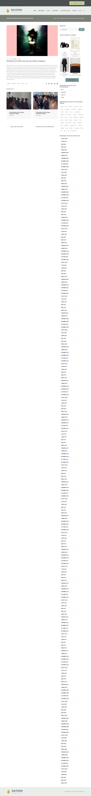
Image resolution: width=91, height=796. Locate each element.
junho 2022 (64, 268)
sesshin (71, 128)
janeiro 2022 (64, 282)
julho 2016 (64, 467)
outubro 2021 (64, 290)
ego (70, 111)
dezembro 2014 (65, 521)
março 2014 (64, 546)
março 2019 (64, 377)
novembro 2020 (65, 321)
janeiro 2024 (64, 217)
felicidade (62, 114)
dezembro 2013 (65, 555)
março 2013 (64, 580)
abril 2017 (63, 442)
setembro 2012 (65, 597)
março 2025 (64, 183)
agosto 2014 (64, 532)
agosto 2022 (64, 262)
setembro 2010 (65, 664)
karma (66, 117)
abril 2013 (63, 577)
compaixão (66, 109)
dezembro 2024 (65, 192)
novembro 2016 (65, 456)
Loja (80, 10)
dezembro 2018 (65, 386)
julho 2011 (64, 636)
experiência (78, 111)
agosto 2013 (64, 566)
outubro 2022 (64, 256)
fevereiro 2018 (64, 414)
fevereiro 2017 (64, 448)
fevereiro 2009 (64, 718)
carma (80, 106)
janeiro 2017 (64, 450)
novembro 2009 (65, 692)
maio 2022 (63, 270)
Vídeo (62, 97)
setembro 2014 (65, 529)
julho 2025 (64, 172)
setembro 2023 (65, 225)
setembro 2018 (65, 394)
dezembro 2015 (65, 487)
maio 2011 (63, 642)
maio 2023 (63, 237)
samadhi (80, 125)
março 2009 (64, 715)
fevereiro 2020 (64, 346)
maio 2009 (63, 709)
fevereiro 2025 (64, 186)
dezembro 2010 (65, 656)
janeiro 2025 (64, 189)
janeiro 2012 (64, 619)
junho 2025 (64, 175)
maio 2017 (63, 439)
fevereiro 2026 (64, 152)
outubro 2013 (64, 560)
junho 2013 (64, 571)
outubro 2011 (64, 628)
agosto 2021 (64, 296)
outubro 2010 (64, 662)
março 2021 (64, 310)
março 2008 (64, 749)
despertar (80, 109)
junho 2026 (64, 141)
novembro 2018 (65, 389)
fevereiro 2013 (64, 583)
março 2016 (64, 479)
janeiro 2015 (64, 518)
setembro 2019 (65, 360)
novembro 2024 (65, 194)
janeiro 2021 (64, 315)
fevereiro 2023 (64, 245)
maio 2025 (63, 178)
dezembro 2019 (65, 352)
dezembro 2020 (65, 318)
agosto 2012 (64, 600)
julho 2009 (64, 704)
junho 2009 (64, 707)
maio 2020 (63, 338)
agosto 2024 (64, 203)
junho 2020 (64, 335)
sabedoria (66, 125)
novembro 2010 (65, 659)
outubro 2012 (64, 594)
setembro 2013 (65, 563)
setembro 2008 (65, 732)
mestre (66, 120)
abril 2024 (63, 214)
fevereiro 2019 (64, 380)
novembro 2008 (65, 726)
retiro (61, 125)
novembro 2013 (65, 557)
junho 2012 (64, 605)
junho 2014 (64, 538)
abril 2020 (63, 341)
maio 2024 (63, 211)
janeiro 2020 (64, 349)
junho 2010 (64, 673)
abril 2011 (63, 645)
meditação (81, 117)
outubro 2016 (64, 459)
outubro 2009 (64, 695)
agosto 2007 (64, 768)
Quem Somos (41, 10)
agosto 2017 (64, 431)
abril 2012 (63, 611)
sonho (22, 83)
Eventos (63, 94)
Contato (74, 10)
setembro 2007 (65, 766)
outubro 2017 (64, 425)
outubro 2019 (64, 358)
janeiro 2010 (64, 687)
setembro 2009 (65, 698)
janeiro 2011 (64, 653)
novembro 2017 (65, 422)
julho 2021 (64, 299)
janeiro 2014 (64, 552)
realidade (79, 122)
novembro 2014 (65, 524)
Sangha (62, 128)
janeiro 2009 (64, 721)
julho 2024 (64, 206)
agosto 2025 (64, 169)
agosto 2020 (64, 329)
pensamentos (68, 122)
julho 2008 (64, 738)
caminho (76, 106)
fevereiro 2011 (64, 650)
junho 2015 (64, 504)
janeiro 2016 (64, 484)
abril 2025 (63, 180)
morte (80, 120)
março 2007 (64, 783)
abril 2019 (63, 375)
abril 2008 (63, 746)
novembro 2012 (65, 591)
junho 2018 (64, 403)
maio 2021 (63, 304)
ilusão (18, 83)
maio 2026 (63, 144)
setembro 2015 (65, 496)
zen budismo (73, 130)
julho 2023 (64, 231)
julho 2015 (64, 501)
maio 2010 (63, 676)
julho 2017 (64, 434)
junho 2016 (64, 470)
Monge (70, 120)
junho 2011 (64, 639)
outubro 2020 (64, 324)
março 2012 (64, 614)
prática (74, 122)
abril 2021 (63, 307)
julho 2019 (64, 366)
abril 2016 (63, 476)
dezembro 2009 (65, 690)
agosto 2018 (64, 397)
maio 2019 (63, 372)
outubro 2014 (64, 526)
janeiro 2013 (64, 586)
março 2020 (64, 344)
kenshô (70, 117)
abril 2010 (63, 678)
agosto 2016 (64, 465)
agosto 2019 (64, 363)
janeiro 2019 (64, 383)
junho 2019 (64, 369)
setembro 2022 (65, 259)
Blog (58, 18)
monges (75, 120)
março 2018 (64, 411)
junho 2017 (64, 436)
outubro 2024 (64, 197)
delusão (9, 83)
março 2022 (64, 276)
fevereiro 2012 (64, 617)
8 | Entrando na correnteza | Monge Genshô (45, 126)
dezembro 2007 (65, 757)
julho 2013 (64, 569)
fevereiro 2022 (64, 279)
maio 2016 (63, 473)
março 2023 (64, 242)
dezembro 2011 (65, 622)
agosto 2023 (64, 228)
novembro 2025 (65, 161)
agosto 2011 (64, 633)
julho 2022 (64, 265)
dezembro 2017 (65, 420)
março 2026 (64, 149)
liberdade (76, 117)
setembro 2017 (65, 428)
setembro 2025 (65, 166)
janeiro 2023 (64, 248)
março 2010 (64, 681)
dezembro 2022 (65, 251)
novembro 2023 (65, 220)
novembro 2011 (65, 625)
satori (66, 128)
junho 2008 (64, 740)
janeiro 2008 (64, 754)
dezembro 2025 (65, 158)
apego (61, 106)
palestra (62, 122)
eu (73, 111)
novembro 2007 (65, 760)
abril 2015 (63, 510)
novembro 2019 (65, 355)
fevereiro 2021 (64, 313)
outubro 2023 (64, 223)
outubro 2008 (64, 729)
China (61, 109)
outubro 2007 (64, 763)
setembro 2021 (65, 293)
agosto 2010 (64, 667)
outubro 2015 (64, 493)
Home (34, 10)
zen (26, 83)
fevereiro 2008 (64, 752)
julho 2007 (64, 771)
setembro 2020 (65, 327)
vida (61, 130)
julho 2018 (64, 400)
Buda (66, 106)
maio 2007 (63, 777)
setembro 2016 (65, 462)
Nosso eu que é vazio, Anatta (16, 126)
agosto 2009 (64, 701)
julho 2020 (64, 332)
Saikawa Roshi (73, 125)
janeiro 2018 (64, 417)
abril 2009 (63, 712)
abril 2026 (63, 147)
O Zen (47, 10)
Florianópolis (69, 114)
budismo (70, 106)
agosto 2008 (64, 735)
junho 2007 (64, 774)
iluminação (80, 114)
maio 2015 (63, 507)
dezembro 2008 (65, 723)
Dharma (14, 83)
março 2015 (64, 512)
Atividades (55, 10)
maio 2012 (63, 608)
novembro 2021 (65, 287)
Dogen (66, 111)
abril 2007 (63, 780)
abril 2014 (63, 543)
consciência (73, 109)
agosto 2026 (64, 138)
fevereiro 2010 (64, 684)
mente (61, 120)
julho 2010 (64, 670)
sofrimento (76, 128)
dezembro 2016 (65, 453)
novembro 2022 (65, 254)
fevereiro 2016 (64, 481)
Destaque (63, 92)
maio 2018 (63, 405)
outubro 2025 (64, 163)
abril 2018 (63, 408)
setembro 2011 (65, 631)
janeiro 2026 (64, 155)
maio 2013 (63, 574)
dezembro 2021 (65, 284)
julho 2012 (64, 602)
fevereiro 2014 (64, 549)
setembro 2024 (65, 200)
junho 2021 (64, 301)
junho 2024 (64, 209)
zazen (65, 130)
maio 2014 (63, 541)
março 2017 (64, 445)
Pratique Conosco (65, 10)
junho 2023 (64, 234)
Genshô (75, 114)
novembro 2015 (65, 490)
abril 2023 (63, 239)
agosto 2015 (64, 498)
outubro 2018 (64, 391)
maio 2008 (63, 743)
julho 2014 (64, 535)
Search (81, 29)
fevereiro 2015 (64, 515)
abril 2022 (63, 273)
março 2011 (64, 647)
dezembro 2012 (65, 588)
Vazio (82, 128)
